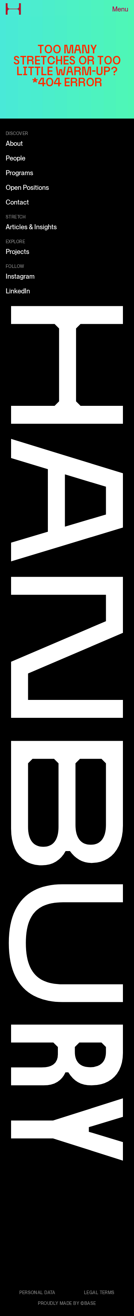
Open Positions (27, 187)
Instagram (20, 276)
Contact (17, 202)
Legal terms (99, 1292)
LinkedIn (18, 291)
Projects (17, 251)
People (15, 158)
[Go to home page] (13, 9)
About (14, 143)
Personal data (37, 1292)
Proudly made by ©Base (67, 1303)
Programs (19, 173)
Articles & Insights (31, 227)
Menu (120, 9)
